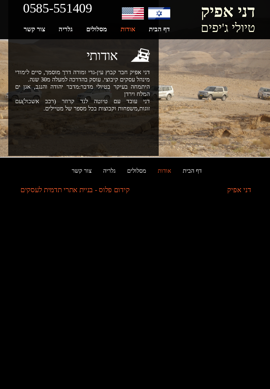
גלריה (109, 170)
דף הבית (192, 170)
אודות (164, 170)
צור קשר (82, 170)
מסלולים (136, 170)
